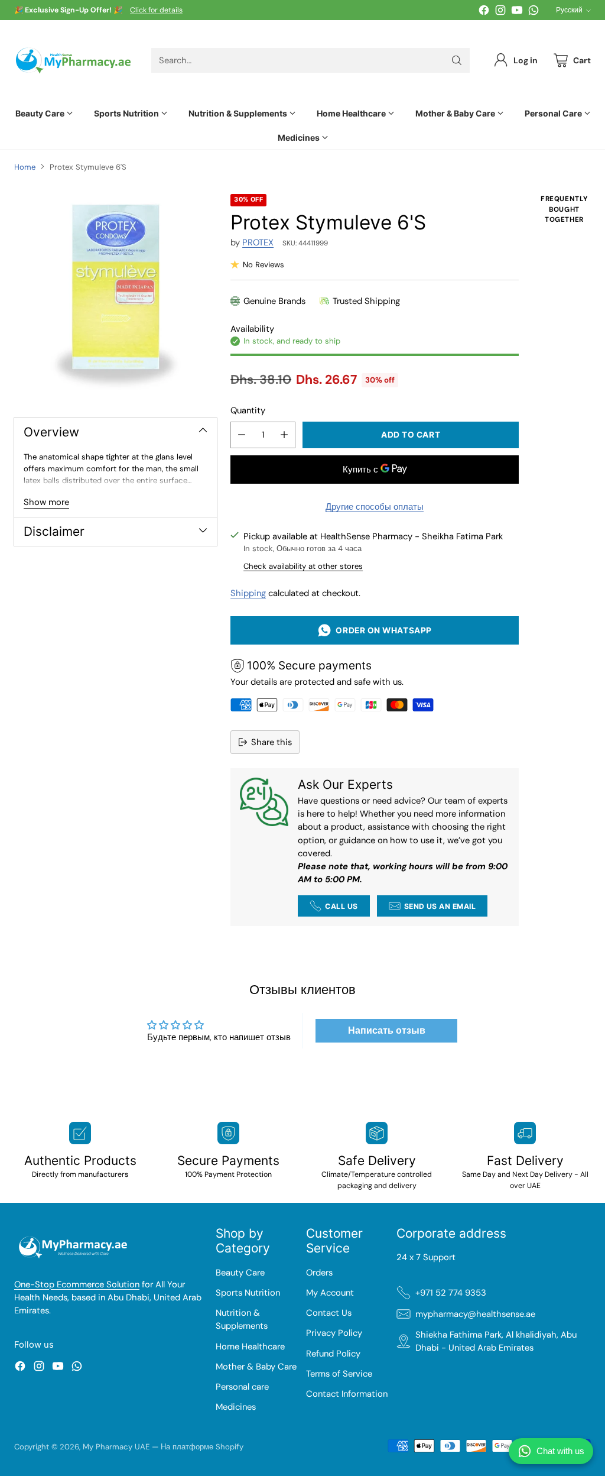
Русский (569, 10)
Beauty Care (240, 1272)
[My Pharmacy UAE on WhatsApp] (533, 12)
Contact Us (329, 1313)
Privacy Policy (334, 1333)
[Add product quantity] (284, 435)
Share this (271, 742)
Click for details (156, 10)
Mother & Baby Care (256, 1367)
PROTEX (258, 242)
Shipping (248, 593)
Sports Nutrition (248, 1293)
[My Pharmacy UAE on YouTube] (517, 12)
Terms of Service (339, 1374)
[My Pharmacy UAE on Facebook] (484, 12)
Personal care (242, 1387)
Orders (319, 1272)
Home (24, 167)
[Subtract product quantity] (241, 435)
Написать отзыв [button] (386, 1030)
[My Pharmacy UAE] (73, 61)
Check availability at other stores (303, 566)
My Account (330, 1293)
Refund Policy (333, 1354)
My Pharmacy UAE (116, 1447)
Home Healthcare (250, 1346)
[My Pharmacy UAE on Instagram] (500, 12)
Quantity (247, 410)
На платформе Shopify (202, 1447)
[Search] (457, 60)
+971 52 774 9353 (450, 1293)
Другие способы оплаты (375, 507)
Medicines (236, 1407)
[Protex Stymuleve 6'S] (115, 295)
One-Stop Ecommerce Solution (76, 1284)
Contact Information (347, 1394)
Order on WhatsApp (381, 630)
